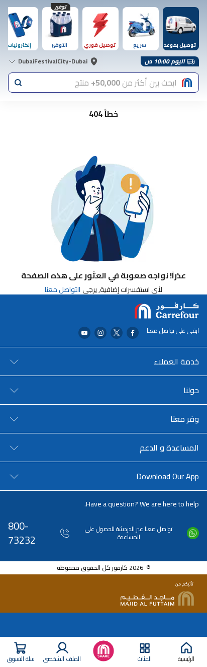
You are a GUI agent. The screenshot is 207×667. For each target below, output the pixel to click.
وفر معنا (184, 418)
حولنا (191, 390)
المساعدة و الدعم (169, 447)
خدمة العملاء (176, 361)
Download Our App (167, 476)
